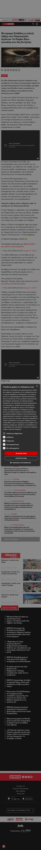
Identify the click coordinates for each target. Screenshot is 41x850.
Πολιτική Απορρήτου (14, 429)
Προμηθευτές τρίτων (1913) (19, 407)
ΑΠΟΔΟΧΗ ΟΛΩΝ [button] (21, 453)
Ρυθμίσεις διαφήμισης (10, 425)
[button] (20, 463)
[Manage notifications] (3, 846)
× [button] (37, 386)
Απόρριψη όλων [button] (21, 458)
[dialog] (20, 425)
